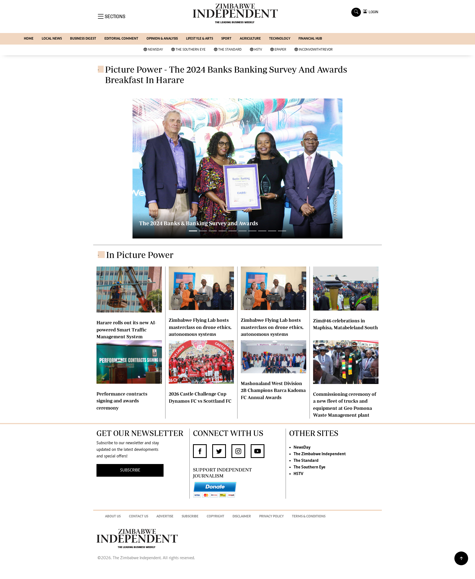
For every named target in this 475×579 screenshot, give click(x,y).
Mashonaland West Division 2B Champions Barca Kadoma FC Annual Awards (273, 390)
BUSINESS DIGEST (83, 39)
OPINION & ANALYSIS (162, 39)
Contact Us (138, 516)
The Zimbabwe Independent (320, 454)
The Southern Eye (191, 50)
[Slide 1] (203, 231)
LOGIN (372, 12)
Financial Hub (310, 39)
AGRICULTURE (250, 39)
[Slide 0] (193, 231)
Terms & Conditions (308, 516)
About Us (113, 516)
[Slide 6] (252, 231)
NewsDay (155, 50)
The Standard (230, 50)
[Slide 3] (223, 231)
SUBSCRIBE (130, 470)
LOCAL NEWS (52, 39)
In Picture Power (139, 255)
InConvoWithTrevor (316, 50)
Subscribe (190, 516)
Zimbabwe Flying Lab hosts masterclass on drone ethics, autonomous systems (200, 327)
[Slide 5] (242, 231)
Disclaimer (242, 516)
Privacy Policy (271, 516)
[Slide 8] (272, 231)
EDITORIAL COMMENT (121, 39)
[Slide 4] (232, 231)
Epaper (280, 50)
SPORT (226, 39)
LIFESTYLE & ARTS (199, 39)
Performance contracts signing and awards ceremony (121, 400)
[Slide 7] (262, 231)
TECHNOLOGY (279, 39)
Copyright (215, 516)
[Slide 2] (213, 231)
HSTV (258, 50)
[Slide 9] (282, 231)
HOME (29, 39)
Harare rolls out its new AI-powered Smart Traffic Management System (126, 329)
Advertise (164, 516)
